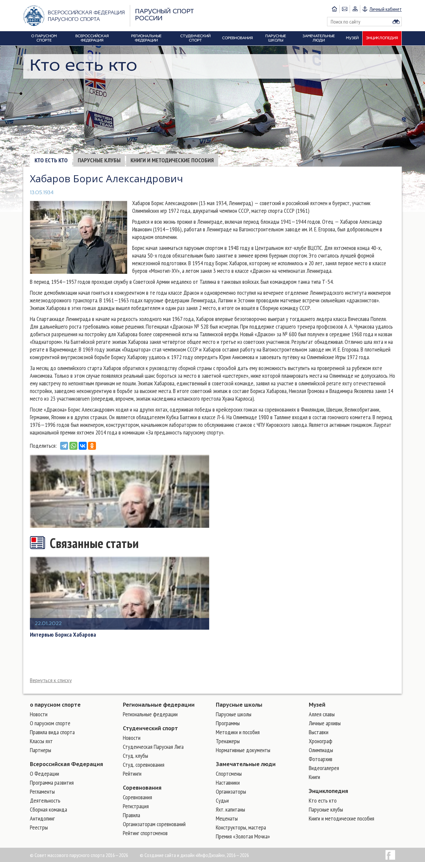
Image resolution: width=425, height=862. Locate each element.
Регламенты (42, 791)
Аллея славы (322, 714)
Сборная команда (48, 809)
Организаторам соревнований (154, 824)
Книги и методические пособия (172, 160)
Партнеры (40, 750)
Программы (228, 723)
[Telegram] (64, 446)
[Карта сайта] (355, 9)
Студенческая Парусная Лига (153, 746)
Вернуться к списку (51, 680)
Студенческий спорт (150, 728)
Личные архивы (325, 723)
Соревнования (142, 787)
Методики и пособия (238, 732)
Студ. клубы (135, 755)
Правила (131, 815)
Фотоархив (320, 759)
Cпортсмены (229, 773)
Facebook (390, 855)
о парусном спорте (55, 704)
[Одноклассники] (92, 446)
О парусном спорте (50, 723)
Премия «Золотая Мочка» (243, 836)
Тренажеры (228, 741)
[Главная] (334, 9)
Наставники (228, 782)
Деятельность (45, 800)
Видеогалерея (324, 768)
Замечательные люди (246, 764)
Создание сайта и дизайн (169, 855)
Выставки (318, 732)
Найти (396, 21)
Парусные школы (239, 704)
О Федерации (44, 773)
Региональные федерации (159, 704)
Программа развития (52, 782)
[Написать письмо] (344, 9)
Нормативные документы (243, 750)
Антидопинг (42, 818)
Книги (314, 777)
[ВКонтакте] (83, 446)
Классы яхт (41, 741)
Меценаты (227, 818)
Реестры (39, 827)
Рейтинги (132, 773)
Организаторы (231, 791)
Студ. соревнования (143, 764)
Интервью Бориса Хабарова (63, 634)
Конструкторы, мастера (241, 827)
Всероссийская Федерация (66, 764)
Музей (317, 704)
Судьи (222, 800)
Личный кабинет (386, 9)
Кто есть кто (51, 160)
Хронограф (320, 741)
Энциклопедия (328, 791)
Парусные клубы (99, 160)
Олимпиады (321, 750)
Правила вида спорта (52, 732)
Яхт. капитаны (230, 809)
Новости (38, 714)
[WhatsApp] (73, 446)
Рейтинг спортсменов (145, 833)
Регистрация (136, 806)
